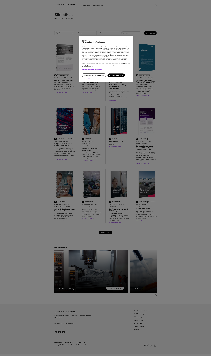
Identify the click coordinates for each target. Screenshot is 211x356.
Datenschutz (91, 69)
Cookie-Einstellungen (88, 79)
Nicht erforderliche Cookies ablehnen (94, 75)
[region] (106, 59)
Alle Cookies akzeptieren (116, 75)
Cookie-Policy (98, 69)
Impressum (84, 69)
